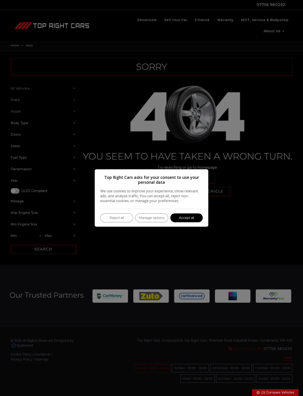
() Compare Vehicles (277, 392)
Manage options (151, 218)
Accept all (186, 218)
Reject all (117, 218)
